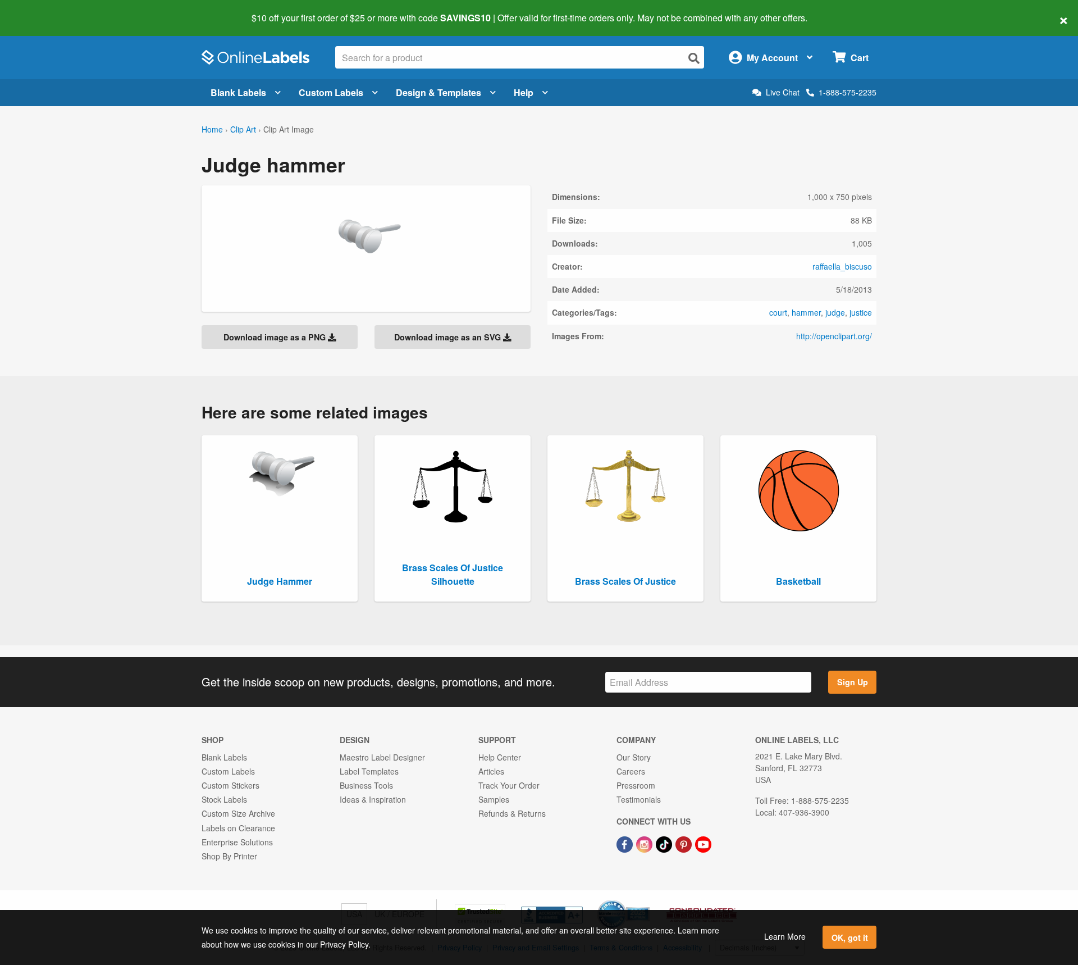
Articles (491, 771)
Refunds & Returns (512, 813)
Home (212, 129)
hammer (806, 312)
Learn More (785, 936)
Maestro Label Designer (382, 757)
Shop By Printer (229, 856)
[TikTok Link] (665, 843)
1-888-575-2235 (847, 92)
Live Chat (783, 92)
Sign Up (852, 682)
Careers (630, 771)
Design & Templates (438, 92)
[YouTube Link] (703, 843)
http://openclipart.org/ (834, 336)
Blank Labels (238, 92)
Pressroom (635, 785)
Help (523, 92)
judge (835, 312)
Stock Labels (224, 799)
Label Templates (369, 771)
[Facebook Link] (625, 843)
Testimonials (638, 799)
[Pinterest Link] (684, 843)
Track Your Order (509, 785)
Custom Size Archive (238, 813)
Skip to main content (40, 10)
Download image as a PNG (275, 337)
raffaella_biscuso (842, 266)
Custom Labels (331, 92)
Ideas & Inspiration (373, 799)
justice (860, 312)
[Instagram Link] (645, 843)
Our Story (633, 757)
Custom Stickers (230, 785)
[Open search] (694, 58)
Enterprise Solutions (237, 842)
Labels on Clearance (238, 828)
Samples (493, 799)
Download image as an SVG (448, 337)
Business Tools (366, 785)
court (778, 312)
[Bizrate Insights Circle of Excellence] (646, 901)
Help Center (499, 757)
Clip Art (243, 129)
